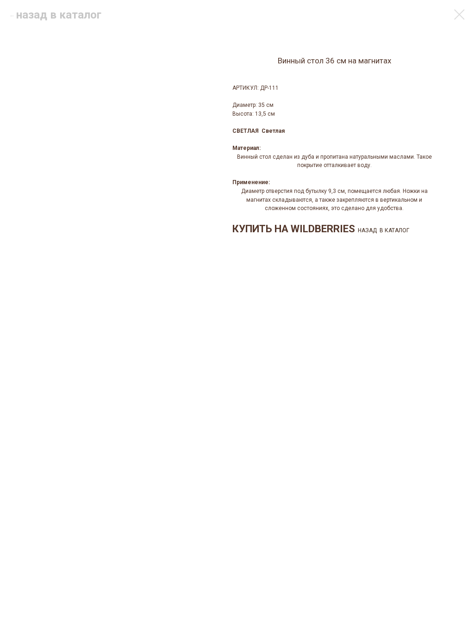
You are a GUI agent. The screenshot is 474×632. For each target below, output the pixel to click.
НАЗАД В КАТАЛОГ (383, 230)
